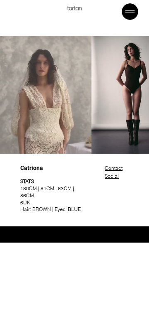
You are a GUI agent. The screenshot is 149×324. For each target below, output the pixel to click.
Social (112, 176)
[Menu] (130, 11)
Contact (114, 168)
